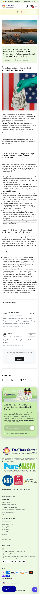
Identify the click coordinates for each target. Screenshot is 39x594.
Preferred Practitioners (8, 512)
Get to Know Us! (6, 502)
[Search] (17, 12)
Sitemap (4, 534)
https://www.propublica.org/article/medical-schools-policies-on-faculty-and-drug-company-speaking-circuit (18, 141)
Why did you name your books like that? (13, 509)
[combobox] (10, 12)
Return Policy (5, 529)
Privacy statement (19, 591)
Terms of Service (6, 532)
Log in (19, 359)
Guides (4, 514)
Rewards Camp (6, 539)
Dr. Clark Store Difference (9, 504)
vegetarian (26, 321)
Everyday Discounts (7, 524)
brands (13, 214)
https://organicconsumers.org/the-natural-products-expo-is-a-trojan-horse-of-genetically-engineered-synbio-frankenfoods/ (20, 221)
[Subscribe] (32, 428)
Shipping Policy (6, 527)
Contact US (5, 499)
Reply (32, 313)
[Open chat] (34, 589)
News (3, 537)
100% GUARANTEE (7, 522)
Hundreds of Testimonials (9, 507)
